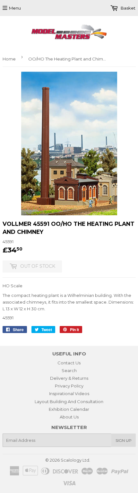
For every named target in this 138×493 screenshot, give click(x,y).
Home (9, 58)
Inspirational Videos (69, 393)
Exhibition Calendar (69, 409)
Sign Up (124, 440)
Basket (127, 8)
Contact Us (69, 362)
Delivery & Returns (69, 378)
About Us (69, 416)
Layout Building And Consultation (69, 401)
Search (69, 370)
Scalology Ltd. (75, 460)
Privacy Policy (69, 385)
